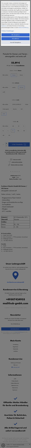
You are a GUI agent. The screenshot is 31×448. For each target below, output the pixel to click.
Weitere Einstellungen (7, 31)
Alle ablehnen (15, 38)
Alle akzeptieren (15, 35)
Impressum (3, 25)
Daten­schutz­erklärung (23, 27)
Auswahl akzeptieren (15, 42)
